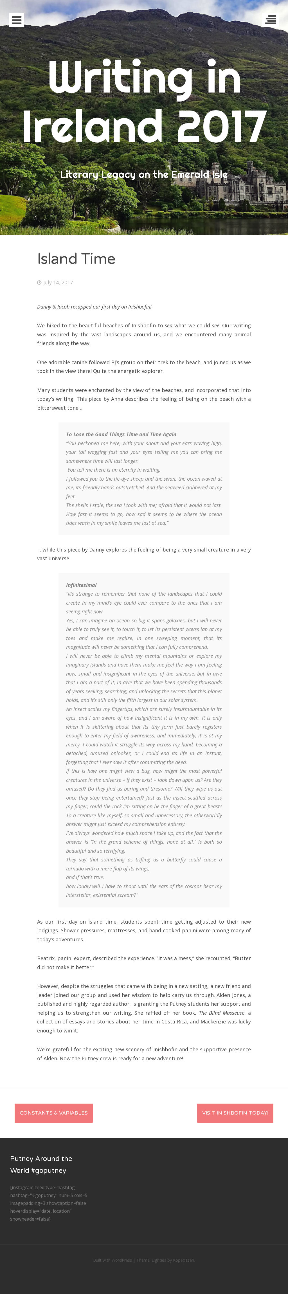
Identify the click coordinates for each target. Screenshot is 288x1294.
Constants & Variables (54, 1113)
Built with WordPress (112, 1260)
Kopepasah (183, 1260)
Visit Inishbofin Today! (235, 1113)
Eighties (159, 1260)
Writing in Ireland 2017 (144, 101)
